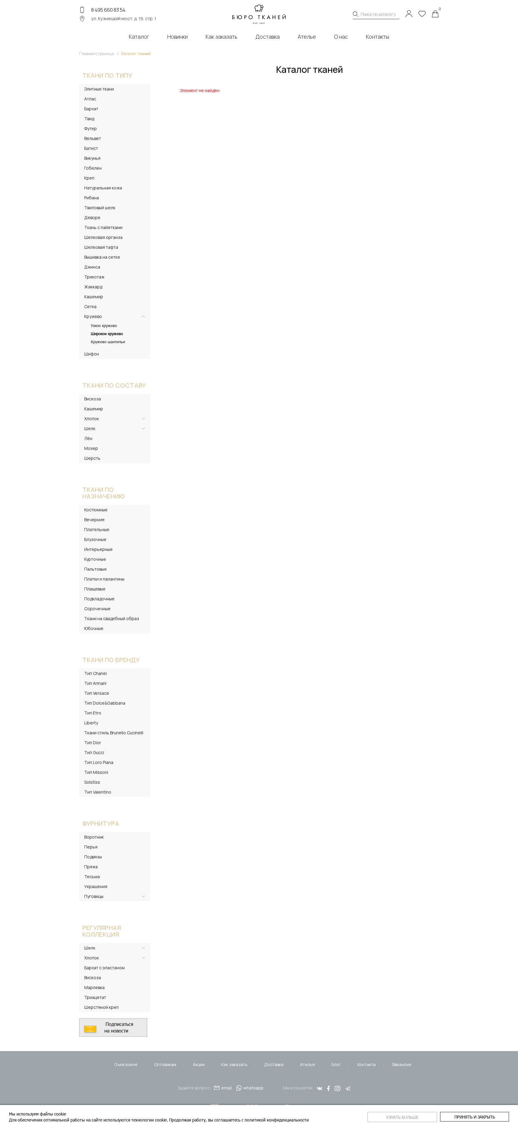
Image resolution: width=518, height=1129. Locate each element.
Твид (89, 118)
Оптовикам (165, 1064)
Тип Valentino (97, 792)
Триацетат (95, 997)
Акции (199, 1064)
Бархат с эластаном (104, 967)
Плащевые (95, 589)
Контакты (366, 1064)
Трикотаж (94, 277)
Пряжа (91, 866)
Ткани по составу (114, 385)
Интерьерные (98, 549)
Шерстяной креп (101, 1007)
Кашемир (93, 296)
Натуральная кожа (103, 188)
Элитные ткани (99, 89)
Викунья (92, 158)
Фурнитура (100, 823)
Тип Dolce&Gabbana (104, 703)
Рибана (91, 198)
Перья (90, 847)
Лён (88, 438)
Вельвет (92, 138)
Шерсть (92, 458)
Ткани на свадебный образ (111, 618)
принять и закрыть (474, 1117)
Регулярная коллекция (101, 931)
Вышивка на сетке (102, 257)
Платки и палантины (104, 579)
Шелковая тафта (101, 247)
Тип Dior (92, 742)
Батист (91, 148)
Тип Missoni (96, 772)
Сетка (90, 306)
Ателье (307, 1064)
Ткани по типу (107, 75)
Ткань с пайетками (103, 227)
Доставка (274, 1064)
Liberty (91, 723)
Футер (90, 128)
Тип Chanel (95, 673)
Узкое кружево (104, 325)
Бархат (91, 108)
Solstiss (92, 782)
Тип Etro (92, 713)
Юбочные (93, 628)
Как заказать (234, 1064)
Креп (89, 178)
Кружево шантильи (108, 341)
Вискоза (92, 399)
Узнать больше (402, 1117)
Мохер (91, 448)
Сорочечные (97, 608)
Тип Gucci (94, 752)
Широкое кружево (107, 333)
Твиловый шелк (99, 207)
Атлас (90, 99)
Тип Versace (96, 693)
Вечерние (94, 519)
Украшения (95, 886)
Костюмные (96, 510)
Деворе (92, 217)
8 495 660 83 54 (108, 10)
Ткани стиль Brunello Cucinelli (113, 732)
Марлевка (94, 987)
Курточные (95, 559)
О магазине (126, 1064)
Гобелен (93, 168)
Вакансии (401, 1064)
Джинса (92, 267)
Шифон (91, 354)
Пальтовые (95, 569)
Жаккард (93, 287)
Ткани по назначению (103, 493)
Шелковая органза (103, 237)
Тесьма (92, 876)
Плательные (96, 529)
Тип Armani (95, 683)
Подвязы (93, 857)
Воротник (94, 837)
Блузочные (95, 539)
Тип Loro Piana (98, 762)
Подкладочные (99, 599)
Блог (336, 1064)
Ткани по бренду (111, 660)
